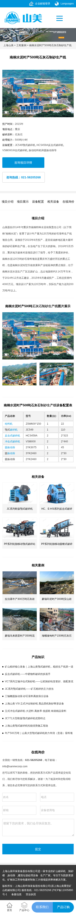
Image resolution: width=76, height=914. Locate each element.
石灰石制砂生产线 (45, 306)
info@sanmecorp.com (14, 766)
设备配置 (38, 201)
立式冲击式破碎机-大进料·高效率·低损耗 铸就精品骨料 (35, 710)
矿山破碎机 (59, 871)
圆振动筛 (10, 447)
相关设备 (53, 201)
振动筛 (11, 453)
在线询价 (68, 201)
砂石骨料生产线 (16, 246)
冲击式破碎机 (12, 441)
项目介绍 (8, 201)
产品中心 (24, 910)
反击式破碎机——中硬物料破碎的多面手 (27, 674)
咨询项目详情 (23, 162)
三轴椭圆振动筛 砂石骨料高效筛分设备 (27, 696)
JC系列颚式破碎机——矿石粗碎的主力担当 (29, 688)
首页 (9, 910)
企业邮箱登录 (42, 3)
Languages (67, 3)
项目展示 (23, 201)
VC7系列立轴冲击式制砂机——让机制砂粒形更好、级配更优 (39, 681)
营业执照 (31, 894)
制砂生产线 (48, 405)
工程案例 (21, 45)
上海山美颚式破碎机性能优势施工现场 (26, 725)
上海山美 (8, 45)
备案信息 (16, 894)
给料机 (8, 423)
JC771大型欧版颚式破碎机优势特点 (25, 718)
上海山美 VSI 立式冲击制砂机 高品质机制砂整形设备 (34, 703)
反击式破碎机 (12, 435)
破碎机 (14, 429)
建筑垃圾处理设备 (28, 875)
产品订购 (63, 907)
